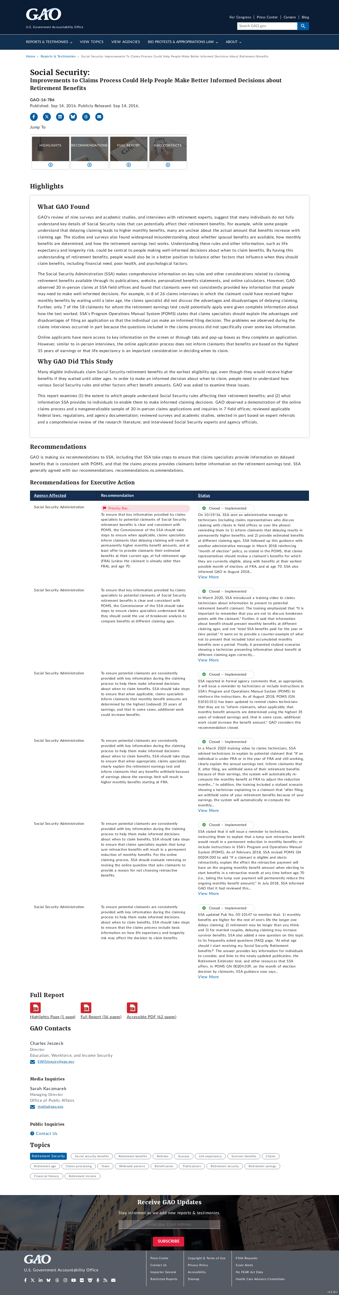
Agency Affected (50, 496)
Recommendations (89, 145)
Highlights (50, 145)
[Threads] (88, 117)
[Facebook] (36, 117)
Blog (305, 17)
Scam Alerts (244, 1265)
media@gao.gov (51, 1107)
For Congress (240, 17)
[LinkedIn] (62, 117)
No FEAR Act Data (249, 1272)
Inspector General (163, 1272)
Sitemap (194, 1279)
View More (208, 577)
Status (204, 496)
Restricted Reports (163, 1279)
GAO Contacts (168, 145)
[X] (49, 117)
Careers (290, 17)
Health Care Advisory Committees (260, 1279)
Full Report (128, 145)
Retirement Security (48, 1156)
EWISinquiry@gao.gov (56, 1062)
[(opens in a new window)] (25, 1280)
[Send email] (101, 117)
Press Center (267, 17)
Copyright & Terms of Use (207, 1258)
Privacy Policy (198, 1265)
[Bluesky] (75, 117)
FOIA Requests (246, 1258)
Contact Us (46, 1134)
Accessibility (197, 1272)
